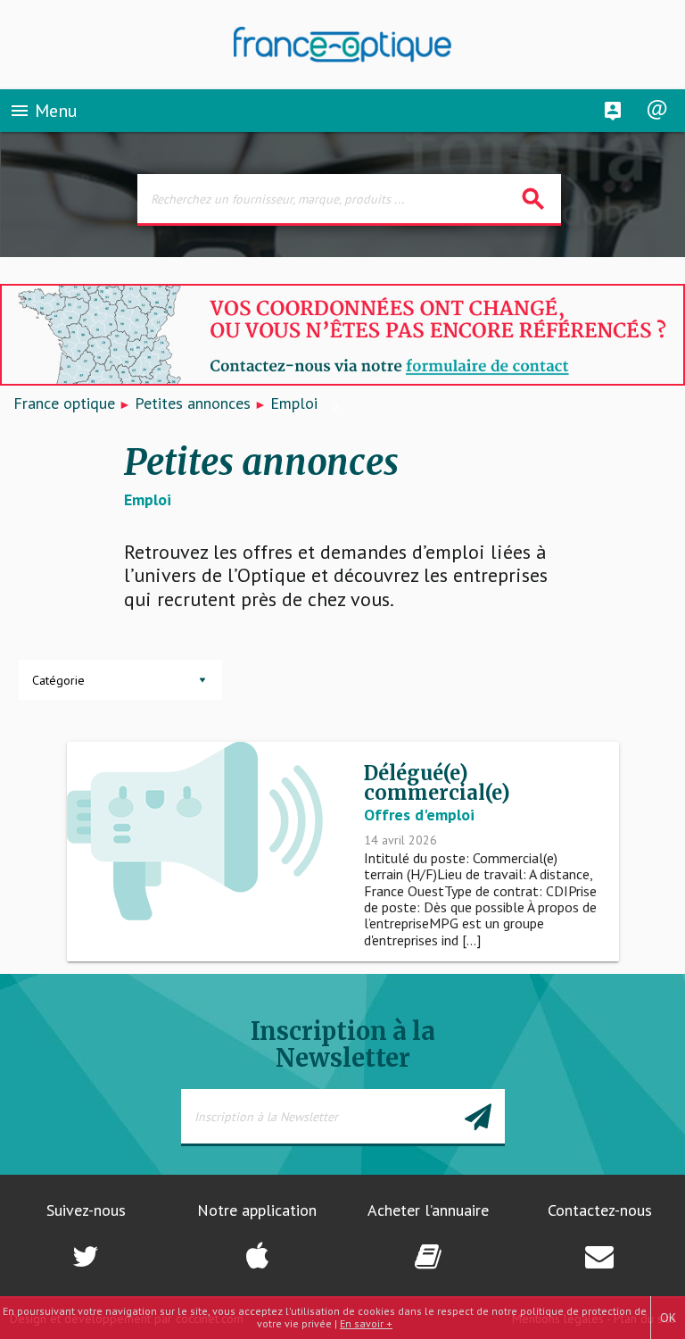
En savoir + (366, 1323)
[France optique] (343, 44)
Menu (43, 110)
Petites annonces (193, 403)
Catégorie (58, 680)
